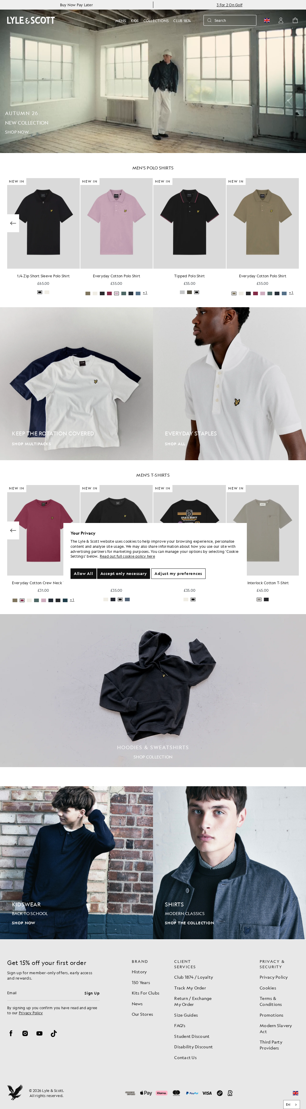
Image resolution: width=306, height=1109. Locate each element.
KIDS (135, 20)
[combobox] (291, 1104)
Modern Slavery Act (276, 1028)
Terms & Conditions (271, 1001)
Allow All (83, 573)
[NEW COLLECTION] (153, 76)
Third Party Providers (271, 1044)
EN (288, 1104)
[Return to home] (15, 1093)
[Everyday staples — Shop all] (229, 383)
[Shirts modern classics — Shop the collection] (229, 862)
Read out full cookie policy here (127, 556)
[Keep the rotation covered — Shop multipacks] (76, 383)
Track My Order (190, 987)
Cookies (268, 987)
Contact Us (185, 1057)
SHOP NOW (23, 923)
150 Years (141, 982)
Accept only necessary (123, 573)
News (137, 1003)
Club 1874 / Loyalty (193, 977)
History (139, 971)
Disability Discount (193, 1046)
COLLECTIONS (156, 20)
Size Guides (186, 1015)
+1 (145, 292)
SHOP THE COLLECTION (189, 923)
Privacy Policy (31, 1012)
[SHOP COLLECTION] (153, 690)
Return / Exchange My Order (193, 1001)
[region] (155, 554)
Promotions (272, 1015)
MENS (120, 20)
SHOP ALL (175, 444)
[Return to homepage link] (31, 20)
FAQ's (179, 1025)
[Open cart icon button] (295, 20)
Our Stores (142, 1014)
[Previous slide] (13, 223)
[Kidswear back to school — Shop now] (76, 862)
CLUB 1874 (182, 20)
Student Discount (191, 1036)
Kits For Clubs (146, 992)
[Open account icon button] (280, 20)
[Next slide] (293, 223)
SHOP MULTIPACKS (31, 444)
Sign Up (92, 993)
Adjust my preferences (178, 573)
